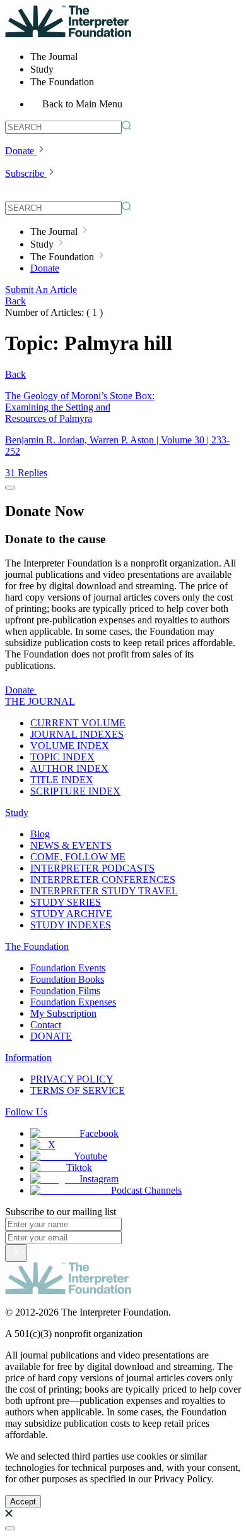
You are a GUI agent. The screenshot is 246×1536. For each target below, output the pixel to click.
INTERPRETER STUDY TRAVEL (104, 890)
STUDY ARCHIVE (71, 913)
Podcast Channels (146, 1190)
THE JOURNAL (40, 701)
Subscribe (24, 173)
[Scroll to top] (10, 1528)
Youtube (90, 1156)
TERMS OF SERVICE (77, 1090)
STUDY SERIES (65, 902)
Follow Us (26, 1112)
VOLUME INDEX (69, 745)
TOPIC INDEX (62, 757)
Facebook (99, 1133)
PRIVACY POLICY (72, 1079)
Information (28, 1057)
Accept (23, 1501)
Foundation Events (67, 968)
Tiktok (79, 1167)
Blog (40, 834)
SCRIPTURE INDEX (75, 791)
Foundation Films (65, 990)
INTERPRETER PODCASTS (92, 868)
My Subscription (63, 1013)
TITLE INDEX (61, 779)
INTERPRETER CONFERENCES (102, 879)
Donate (19, 150)
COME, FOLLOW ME (78, 856)
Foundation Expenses (73, 1002)
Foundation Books (67, 979)
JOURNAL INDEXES (77, 734)
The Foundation (37, 946)
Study (16, 812)
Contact (45, 1024)
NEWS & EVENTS (71, 845)
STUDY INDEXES (70, 925)
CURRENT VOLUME (78, 722)
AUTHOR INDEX (69, 768)
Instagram (99, 1178)
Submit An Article (41, 289)
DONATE (51, 1036)
